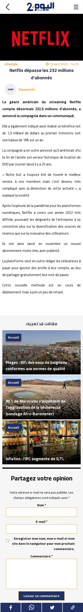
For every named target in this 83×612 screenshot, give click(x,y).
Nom (41, 505)
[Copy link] (72, 607)
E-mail (41, 521)
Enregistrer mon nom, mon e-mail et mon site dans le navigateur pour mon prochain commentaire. (43, 543)
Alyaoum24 (26, 89)
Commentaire (41, 556)
